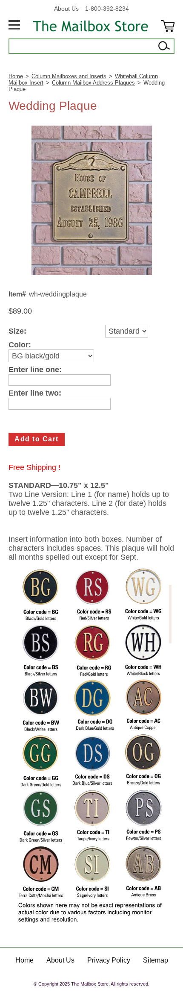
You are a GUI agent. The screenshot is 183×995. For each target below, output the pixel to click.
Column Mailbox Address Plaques (93, 82)
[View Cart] (167, 26)
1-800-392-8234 (107, 8)
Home (16, 76)
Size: (17, 331)
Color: (20, 345)
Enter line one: (35, 370)
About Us (66, 8)
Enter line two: (35, 393)
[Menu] (14, 26)
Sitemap (155, 960)
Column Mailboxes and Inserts (68, 76)
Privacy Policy (108, 960)
